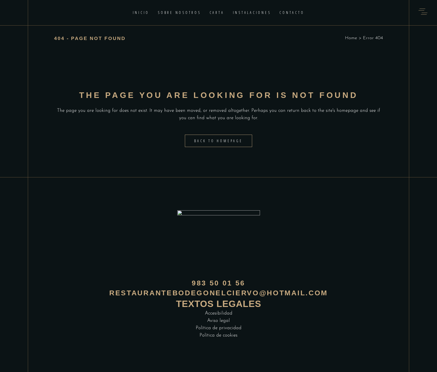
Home (351, 38)
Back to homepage (218, 140)
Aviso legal (218, 320)
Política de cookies (218, 335)
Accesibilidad (218, 313)
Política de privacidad (219, 328)
